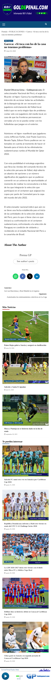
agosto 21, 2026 (10, 485)
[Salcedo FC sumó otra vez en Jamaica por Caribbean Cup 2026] (25, 461)
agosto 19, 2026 (10, 617)
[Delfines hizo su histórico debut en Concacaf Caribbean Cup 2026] (25, 593)
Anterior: (21, 289)
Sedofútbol (8, 517)
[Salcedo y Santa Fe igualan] (25, 368)
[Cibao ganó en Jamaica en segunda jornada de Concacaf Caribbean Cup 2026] (25, 637)
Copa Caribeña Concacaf (12, 650)
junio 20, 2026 (10, 348)
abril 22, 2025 (10, 390)
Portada (4, 32)
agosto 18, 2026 (10, 661)
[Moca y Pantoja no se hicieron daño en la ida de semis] (25, 410)
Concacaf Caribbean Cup (12, 473)
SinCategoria (8, 40)
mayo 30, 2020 (11, 51)
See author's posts (25, 261)
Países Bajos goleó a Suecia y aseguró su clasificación (25, 345)
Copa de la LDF (9, 381)
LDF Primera (9, 422)
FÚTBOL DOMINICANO (28, 473)
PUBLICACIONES (16, 32)
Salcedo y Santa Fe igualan (15, 387)
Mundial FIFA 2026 (10, 339)
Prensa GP (25, 255)
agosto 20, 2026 (10, 529)
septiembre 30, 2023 (11, 434)
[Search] (45, 24)
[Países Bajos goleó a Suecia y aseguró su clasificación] (25, 326)
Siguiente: (27, 295)
